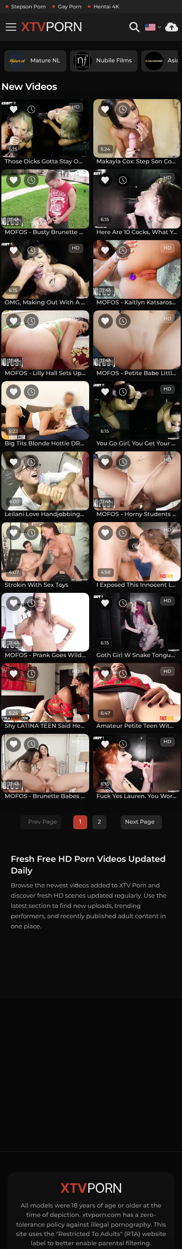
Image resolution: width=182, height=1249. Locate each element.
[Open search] (134, 27)
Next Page (139, 822)
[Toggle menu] (11, 27)
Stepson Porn (28, 6)
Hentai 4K (106, 6)
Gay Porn (69, 6)
